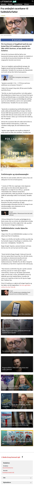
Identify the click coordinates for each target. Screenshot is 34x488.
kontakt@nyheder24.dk (8, 472)
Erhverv (26, 4)
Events (10, 4)
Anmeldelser (18, 4)
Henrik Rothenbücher (8, 467)
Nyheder (3, 4)
